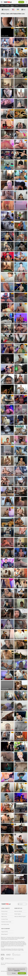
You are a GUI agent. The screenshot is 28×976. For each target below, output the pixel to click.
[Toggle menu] (1, 2)
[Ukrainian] (18, 9)
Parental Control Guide (6, 921)
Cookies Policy (4, 919)
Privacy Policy (4, 911)
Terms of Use (4, 914)
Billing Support (4, 934)
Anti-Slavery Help (5, 924)
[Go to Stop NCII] (9, 959)
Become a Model (18, 911)
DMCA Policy (4, 916)
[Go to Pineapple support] (2, 958)
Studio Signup (17, 914)
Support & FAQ (4, 931)
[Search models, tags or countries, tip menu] (26, 5)
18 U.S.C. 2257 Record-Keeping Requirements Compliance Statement (13, 964)
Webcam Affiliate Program (20, 916)
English (21, 904)
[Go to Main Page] (8, 2)
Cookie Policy (17, 970)
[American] (13, 9)
